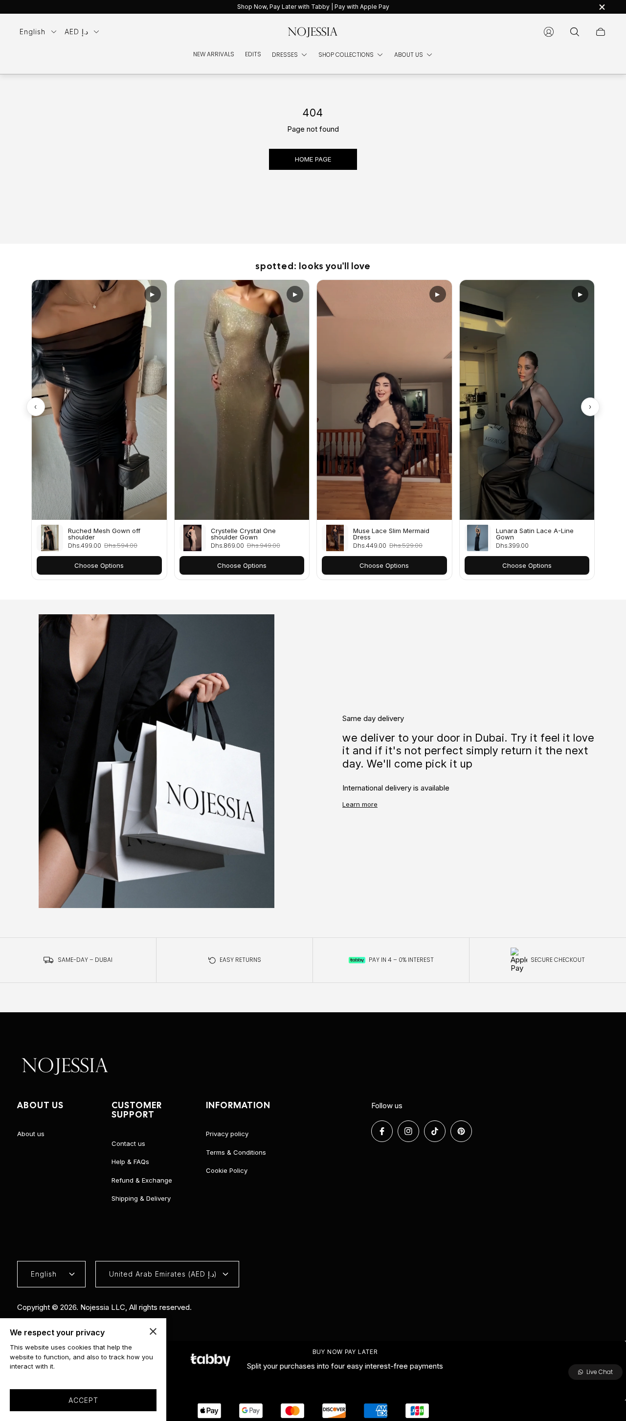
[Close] (153, 1331)
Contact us (128, 1143)
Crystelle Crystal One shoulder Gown (243, 534)
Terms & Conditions (236, 1152)
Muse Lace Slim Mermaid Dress (391, 534)
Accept (83, 1400)
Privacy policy (227, 1134)
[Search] (574, 32)
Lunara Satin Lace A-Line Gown (535, 534)
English (32, 31)
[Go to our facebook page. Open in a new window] (382, 1131)
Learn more (360, 804)
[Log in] (548, 32)
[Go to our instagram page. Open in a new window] (408, 1131)
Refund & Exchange (142, 1180)
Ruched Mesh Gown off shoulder (104, 534)
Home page (313, 159)
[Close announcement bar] (601, 7)
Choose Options (99, 565)
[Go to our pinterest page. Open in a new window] (461, 1131)
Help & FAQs (130, 1161)
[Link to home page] (66, 1066)
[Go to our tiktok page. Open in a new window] (435, 1131)
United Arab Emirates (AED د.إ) (163, 1274)
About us (31, 1134)
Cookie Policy (226, 1170)
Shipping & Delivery (141, 1198)
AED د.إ (76, 31)
